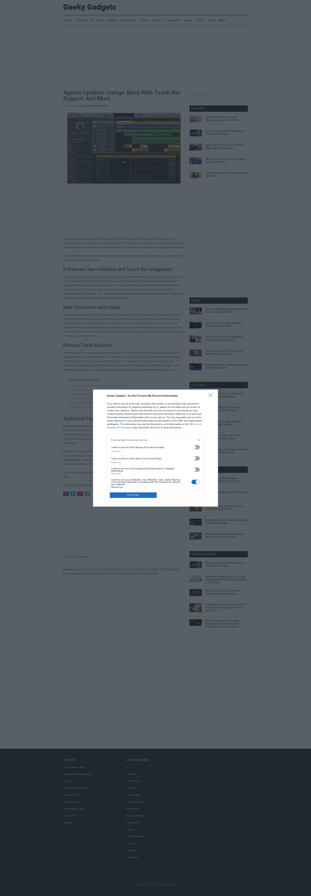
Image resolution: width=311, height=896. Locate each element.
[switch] (195, 447)
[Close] (211, 396)
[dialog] (155, 448)
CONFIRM (133, 495)
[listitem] (155, 440)
